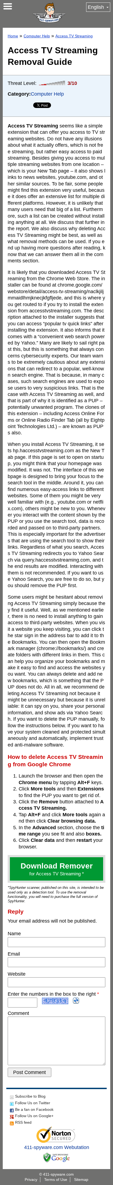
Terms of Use (55, 1179)
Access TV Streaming (74, 36)
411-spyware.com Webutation (56, 1147)
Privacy (31, 1179)
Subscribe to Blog (30, 1096)
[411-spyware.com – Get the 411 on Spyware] (49, 12)
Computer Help (37, 36)
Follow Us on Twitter (32, 1103)
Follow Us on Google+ (34, 1116)
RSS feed (23, 1122)
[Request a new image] (76, 1001)
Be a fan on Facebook (34, 1109)
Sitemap (81, 1179)
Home (13, 36)
